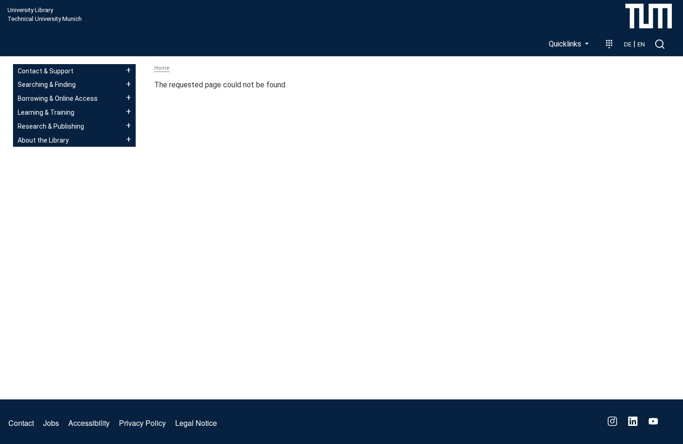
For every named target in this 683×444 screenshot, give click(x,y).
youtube (653, 421)
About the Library (43, 140)
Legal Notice (196, 423)
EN (641, 44)
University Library (30, 10)
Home (162, 68)
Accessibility (89, 423)
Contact (21, 423)
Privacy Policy (142, 423)
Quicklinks (566, 43)
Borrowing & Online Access (58, 98)
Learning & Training (46, 112)
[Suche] (660, 44)
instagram (612, 421)
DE (627, 44)
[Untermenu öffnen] (128, 70)
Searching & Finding (47, 84)
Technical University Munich (44, 19)
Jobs (51, 423)
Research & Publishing (51, 126)
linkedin (632, 421)
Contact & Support (45, 71)
